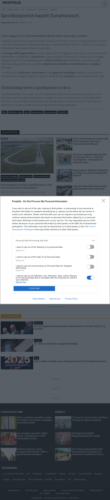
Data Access (55, 299)
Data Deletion (39, 299)
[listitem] (55, 240)
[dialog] (55, 250)
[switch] (90, 247)
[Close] (104, 201)
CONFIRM (34, 288)
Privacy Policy (71, 299)
